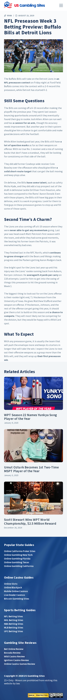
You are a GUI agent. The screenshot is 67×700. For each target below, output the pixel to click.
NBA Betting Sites (13, 623)
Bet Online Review (13, 648)
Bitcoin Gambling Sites (16, 598)
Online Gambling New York (18, 554)
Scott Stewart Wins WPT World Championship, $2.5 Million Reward (30, 521)
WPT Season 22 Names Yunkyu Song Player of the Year (30, 417)
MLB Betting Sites (13, 627)
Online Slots (10, 583)
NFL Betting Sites (13, 616)
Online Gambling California (19, 566)
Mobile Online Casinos (16, 591)
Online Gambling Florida (17, 558)
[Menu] (61, 5)
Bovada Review (12, 652)
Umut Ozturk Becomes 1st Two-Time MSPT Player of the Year (31, 469)
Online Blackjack (13, 587)
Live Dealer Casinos (14, 594)
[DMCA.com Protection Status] (38, 695)
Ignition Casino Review (16, 660)
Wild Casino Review (14, 656)
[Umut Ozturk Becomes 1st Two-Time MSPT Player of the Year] (33, 445)
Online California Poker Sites (19, 551)
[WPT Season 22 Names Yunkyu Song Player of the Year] (33, 393)
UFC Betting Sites (13, 631)
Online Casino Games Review (19, 663)
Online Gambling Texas (16, 562)
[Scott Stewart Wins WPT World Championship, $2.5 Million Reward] (33, 498)
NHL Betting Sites (13, 620)
